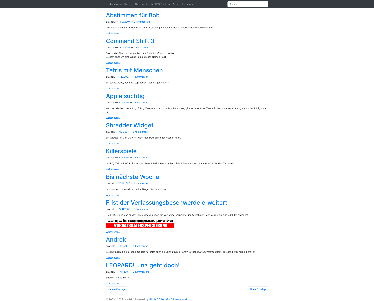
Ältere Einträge (258, 289)
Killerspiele (121, 151)
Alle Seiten (174, 4)
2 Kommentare (141, 157)
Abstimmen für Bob (133, 15)
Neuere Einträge (116, 289)
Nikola (152, 299)
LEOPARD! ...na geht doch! (143, 265)
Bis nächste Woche (132, 176)
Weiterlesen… (113, 33)
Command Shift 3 (130, 41)
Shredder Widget (130, 125)
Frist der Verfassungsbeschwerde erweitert (166, 202)
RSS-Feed (160, 4)
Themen (139, 4)
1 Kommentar (140, 76)
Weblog (128, 4)
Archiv (149, 4)
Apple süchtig (125, 96)
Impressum (188, 4)
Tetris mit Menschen (134, 70)
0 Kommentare (142, 21)
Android (117, 239)
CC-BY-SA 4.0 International (172, 299)
